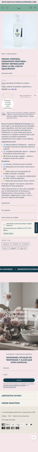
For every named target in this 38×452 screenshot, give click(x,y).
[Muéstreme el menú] (3, 7)
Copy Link (23, 248)
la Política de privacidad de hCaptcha (14, 385)
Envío (4, 83)
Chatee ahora (8, 233)
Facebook (6, 244)
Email (4, 248)
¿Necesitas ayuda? (11, 395)
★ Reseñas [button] (36, 228)
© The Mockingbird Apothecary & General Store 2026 (18, 412)
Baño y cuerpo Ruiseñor (9, 54)
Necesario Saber (7, 73)
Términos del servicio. (9, 387)
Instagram (13, 248)
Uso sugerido (6, 210)
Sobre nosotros (11, 403)
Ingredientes (6, 203)
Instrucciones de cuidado (10, 217)
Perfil (9, 416)
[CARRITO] (35, 7)
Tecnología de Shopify (8, 420)
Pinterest (15, 244)
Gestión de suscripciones (21, 416)
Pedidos (4, 416)
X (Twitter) (25, 244)
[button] (25, 96)
